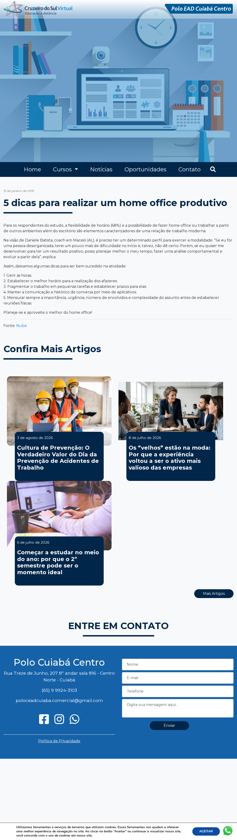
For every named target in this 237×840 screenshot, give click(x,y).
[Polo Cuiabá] (38, 8)
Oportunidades (145, 169)
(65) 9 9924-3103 (59, 690)
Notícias (101, 169)
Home (32, 169)
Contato (189, 169)
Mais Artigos (214, 593)
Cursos (63, 169)
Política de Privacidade (59, 741)
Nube (21, 325)
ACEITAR (206, 831)
